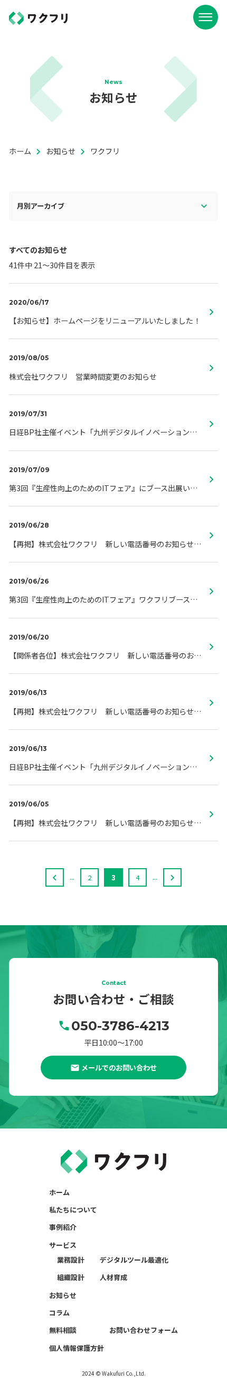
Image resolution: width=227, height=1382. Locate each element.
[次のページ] (172, 877)
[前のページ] (54, 877)
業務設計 (70, 1260)
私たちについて (73, 1210)
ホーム (59, 1192)
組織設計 (70, 1277)
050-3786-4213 (120, 1025)
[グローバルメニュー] (205, 17)
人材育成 (113, 1277)
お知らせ (63, 1295)
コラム (59, 1313)
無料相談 (63, 1330)
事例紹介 (63, 1227)
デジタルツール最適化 (134, 1260)
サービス (63, 1245)
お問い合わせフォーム (143, 1330)
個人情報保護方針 (76, 1348)
